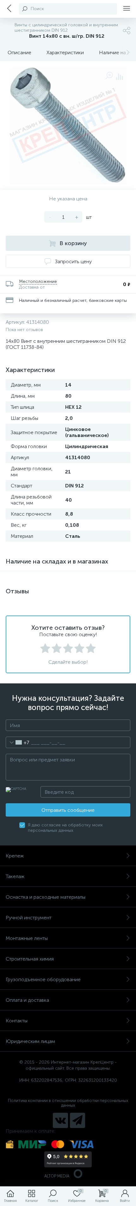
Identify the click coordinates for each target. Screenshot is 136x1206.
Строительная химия (30, 959)
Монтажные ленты (27, 938)
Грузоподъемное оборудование (43, 979)
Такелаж (15, 876)
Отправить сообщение (68, 810)
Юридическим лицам (30, 1041)
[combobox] (17, 742)
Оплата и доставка (27, 1000)
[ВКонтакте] (60, 1120)
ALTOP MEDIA (56, 1176)
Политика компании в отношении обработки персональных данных (68, 1103)
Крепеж (15, 856)
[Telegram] (77, 1120)
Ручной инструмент (29, 918)
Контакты (17, 1021)
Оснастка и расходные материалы (45, 897)
